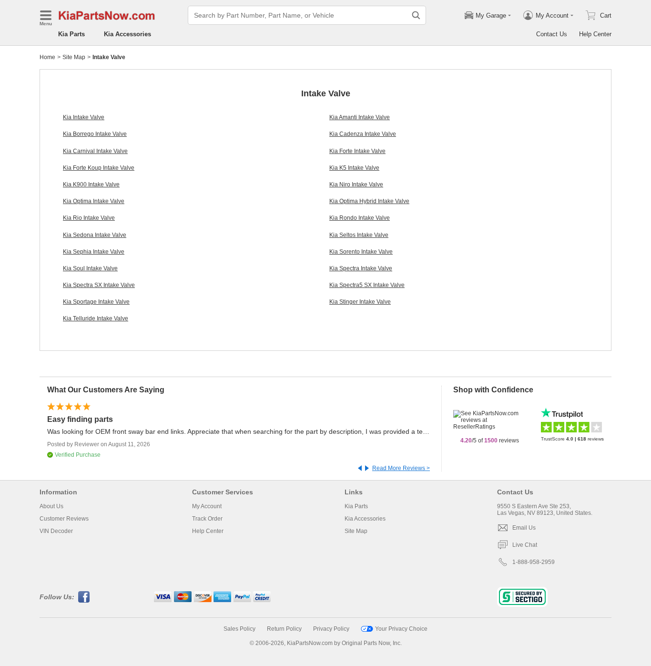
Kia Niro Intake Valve (356, 184)
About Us (51, 506)
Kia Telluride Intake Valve (95, 318)
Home (47, 57)
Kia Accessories (127, 34)
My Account (207, 506)
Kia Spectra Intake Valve (360, 268)
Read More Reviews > (401, 468)
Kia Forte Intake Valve (357, 151)
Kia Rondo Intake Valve (359, 218)
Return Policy (284, 628)
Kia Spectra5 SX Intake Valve (367, 285)
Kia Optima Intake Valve (93, 201)
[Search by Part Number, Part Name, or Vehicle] (416, 15)
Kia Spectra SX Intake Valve (99, 285)
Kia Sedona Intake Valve (94, 235)
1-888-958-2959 (533, 562)
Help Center (595, 34)
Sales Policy (239, 628)
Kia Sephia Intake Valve (93, 251)
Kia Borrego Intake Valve (95, 134)
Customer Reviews (64, 518)
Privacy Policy (331, 628)
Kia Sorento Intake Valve (361, 251)
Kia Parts (71, 34)
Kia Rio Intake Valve (89, 218)
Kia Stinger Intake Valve (360, 301)
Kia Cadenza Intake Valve (362, 134)
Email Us (524, 527)
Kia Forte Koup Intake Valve (98, 167)
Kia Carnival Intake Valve (95, 151)
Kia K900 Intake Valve (91, 184)
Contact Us (551, 34)
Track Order (207, 518)
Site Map (73, 57)
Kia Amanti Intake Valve (359, 117)
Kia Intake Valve (83, 117)
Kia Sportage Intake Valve (96, 301)
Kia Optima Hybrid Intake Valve (369, 201)
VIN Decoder (56, 531)
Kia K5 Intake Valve (354, 167)
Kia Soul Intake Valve (90, 268)
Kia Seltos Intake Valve (358, 235)
